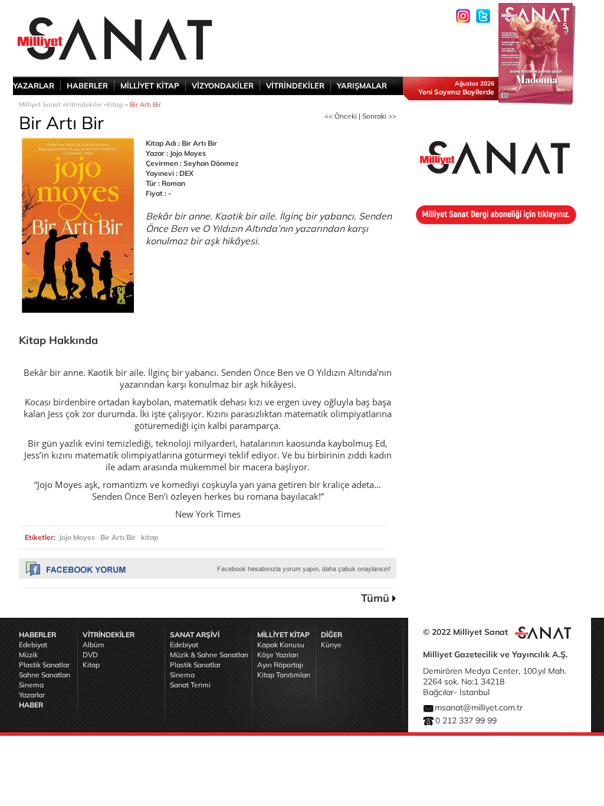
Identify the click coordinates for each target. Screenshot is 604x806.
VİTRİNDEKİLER (295, 85)
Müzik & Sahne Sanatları (209, 654)
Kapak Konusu (280, 644)
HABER (31, 704)
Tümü (375, 598)
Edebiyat (33, 644)
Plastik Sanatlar (44, 664)
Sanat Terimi (190, 684)
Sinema (31, 684)
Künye (331, 644)
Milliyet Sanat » (42, 104)
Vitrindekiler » (86, 104)
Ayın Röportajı (280, 664)
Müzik (28, 654)
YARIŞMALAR (362, 85)
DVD (90, 654)
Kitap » (118, 104)
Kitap (91, 664)
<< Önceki (340, 116)
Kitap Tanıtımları (283, 674)
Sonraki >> (379, 116)
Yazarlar (32, 694)
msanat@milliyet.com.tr (479, 707)
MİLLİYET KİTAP (149, 85)
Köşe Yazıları (277, 654)
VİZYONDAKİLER (223, 85)
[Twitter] (483, 16)
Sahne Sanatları (44, 674)
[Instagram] (463, 16)
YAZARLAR (33, 85)
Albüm (93, 644)
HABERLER (87, 85)
